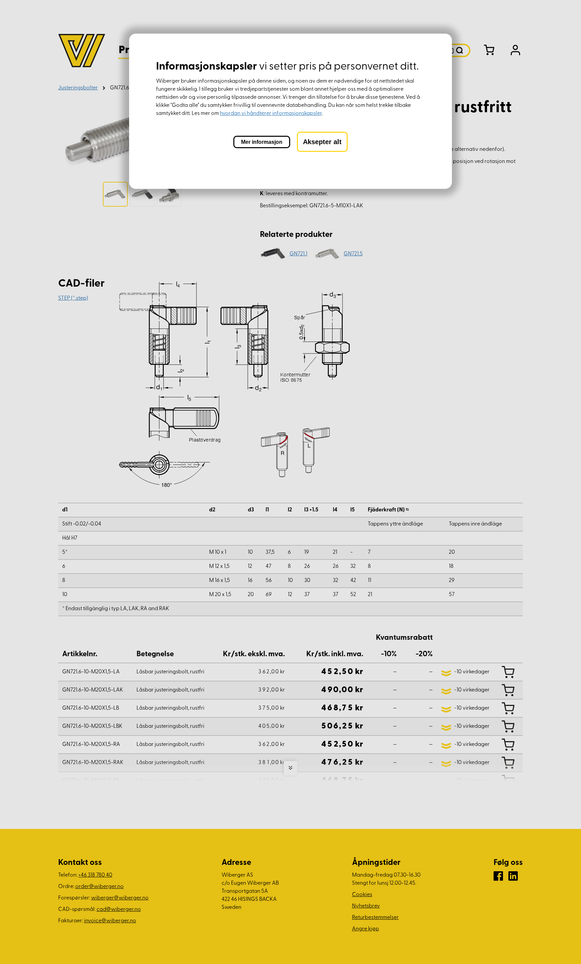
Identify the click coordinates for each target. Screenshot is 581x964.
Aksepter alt (322, 141)
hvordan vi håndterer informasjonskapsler (271, 113)
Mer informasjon (261, 142)
